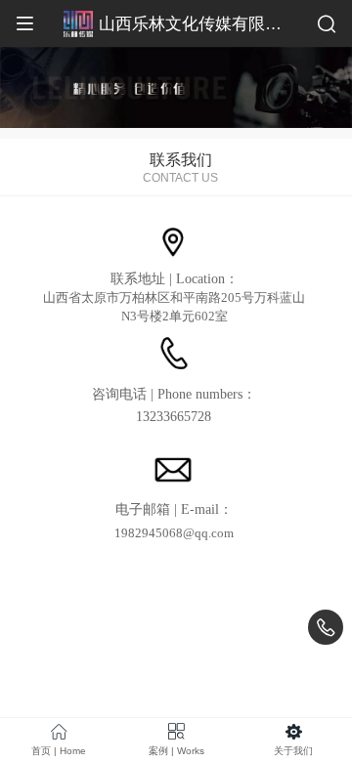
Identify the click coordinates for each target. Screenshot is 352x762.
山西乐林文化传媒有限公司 (198, 24)
